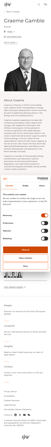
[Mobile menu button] (45, 4)
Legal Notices (10, 405)
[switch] (44, 223)
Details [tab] (26, 186)
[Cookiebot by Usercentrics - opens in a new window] (37, 178)
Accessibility (9, 396)
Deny (25, 266)
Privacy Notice (10, 391)
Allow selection (25, 258)
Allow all (25, 250)
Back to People (13, 12)
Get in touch (9, 42)
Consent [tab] (9, 186)
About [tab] (42, 186)
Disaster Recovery (12, 400)
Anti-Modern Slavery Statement (17, 409)
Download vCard (14, 36)
